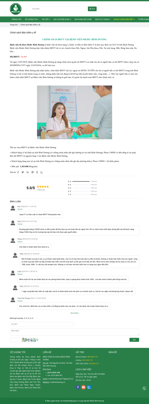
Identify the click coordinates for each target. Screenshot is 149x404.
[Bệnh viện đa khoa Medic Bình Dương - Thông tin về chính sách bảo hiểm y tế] (18, 172)
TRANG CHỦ (16, 19)
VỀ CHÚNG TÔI (31, 19)
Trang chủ (13, 25)
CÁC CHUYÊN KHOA (61, 19)
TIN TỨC (45, 19)
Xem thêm (74, 313)
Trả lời (19, 209)
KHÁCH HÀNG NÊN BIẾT (124, 19)
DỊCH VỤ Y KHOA (102, 19)
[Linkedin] (27, 172)
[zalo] (89, 387)
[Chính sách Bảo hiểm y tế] (16, 9)
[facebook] (78, 387)
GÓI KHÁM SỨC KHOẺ (83, 19)
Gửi (134, 340)
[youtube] (83, 387)
